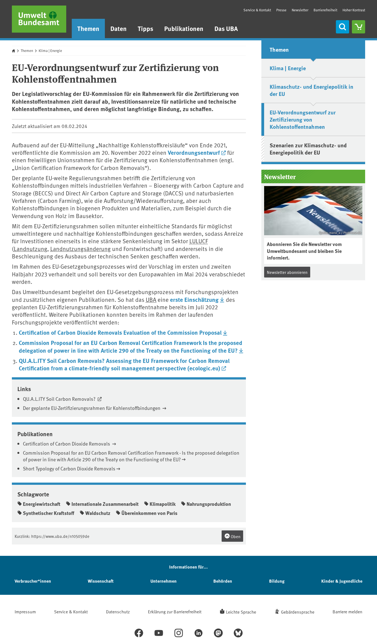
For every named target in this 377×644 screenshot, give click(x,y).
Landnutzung (30, 249)
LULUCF (198, 241)
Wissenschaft (100, 581)
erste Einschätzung (194, 299)
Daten (118, 28)
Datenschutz (118, 611)
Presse (281, 9)
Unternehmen (163, 581)
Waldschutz (97, 513)
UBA (151, 299)
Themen (88, 28)
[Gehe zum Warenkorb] (358, 26)
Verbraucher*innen (33, 581)
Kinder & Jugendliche (341, 581)
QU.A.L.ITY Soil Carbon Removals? (60, 398)
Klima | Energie (50, 50)
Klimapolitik (163, 503)
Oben (235, 536)
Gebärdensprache (297, 612)
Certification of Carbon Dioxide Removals (67, 443)
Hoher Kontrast (354, 10)
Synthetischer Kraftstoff (48, 513)
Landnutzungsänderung (80, 249)
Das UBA (226, 28)
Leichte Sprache (241, 612)
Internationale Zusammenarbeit (105, 503)
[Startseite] (39, 19)
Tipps (145, 28)
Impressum (25, 611)
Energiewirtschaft (41, 503)
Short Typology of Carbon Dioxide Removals (69, 468)
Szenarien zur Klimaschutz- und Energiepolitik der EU (308, 148)
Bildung (277, 581)
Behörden (222, 581)
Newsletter (300, 9)
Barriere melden (347, 611)
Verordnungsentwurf (194, 152)
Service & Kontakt (257, 9)
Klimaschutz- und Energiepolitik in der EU (311, 90)
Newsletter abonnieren (287, 272)
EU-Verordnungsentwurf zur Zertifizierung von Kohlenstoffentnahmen (303, 119)
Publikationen (183, 28)
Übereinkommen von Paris (149, 513)
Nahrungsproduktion (209, 503)
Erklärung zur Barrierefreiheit (174, 611)
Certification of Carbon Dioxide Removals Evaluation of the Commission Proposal (120, 332)
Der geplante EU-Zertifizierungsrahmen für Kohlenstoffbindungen (92, 407)
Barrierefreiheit (325, 9)
